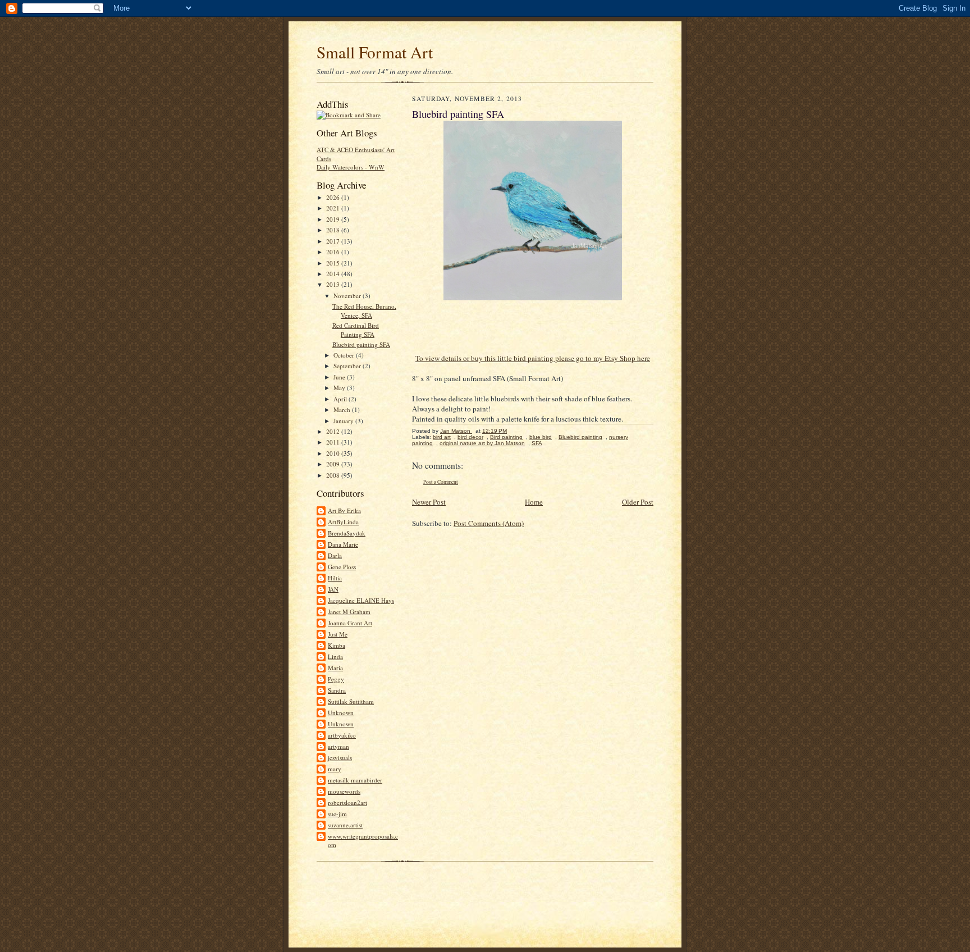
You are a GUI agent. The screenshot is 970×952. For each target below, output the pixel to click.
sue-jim (337, 813)
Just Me (337, 634)
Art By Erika (344, 510)
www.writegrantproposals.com (363, 840)
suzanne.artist (345, 825)
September (348, 365)
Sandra (337, 690)
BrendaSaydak (346, 533)
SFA (537, 443)
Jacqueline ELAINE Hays (361, 600)
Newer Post (429, 502)
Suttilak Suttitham (351, 701)
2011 (333, 442)
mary (334, 769)
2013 (333, 284)
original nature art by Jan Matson (482, 443)
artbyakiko (342, 735)
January (344, 421)
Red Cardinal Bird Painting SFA (355, 329)
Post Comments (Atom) (489, 523)
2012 (333, 431)
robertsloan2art (347, 802)
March (342, 409)
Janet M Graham (349, 611)
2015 (333, 263)
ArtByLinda (343, 522)
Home (534, 502)
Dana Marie (343, 544)
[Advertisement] (448, 883)
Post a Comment (440, 482)
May (340, 387)
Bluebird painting (580, 437)
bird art (442, 437)
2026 (333, 197)
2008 (333, 475)
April (341, 399)
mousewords (344, 791)
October (344, 355)
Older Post (637, 502)
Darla (335, 555)
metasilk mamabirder (355, 780)
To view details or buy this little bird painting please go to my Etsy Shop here (532, 358)
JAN (333, 589)
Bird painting (506, 437)
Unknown (341, 712)
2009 (333, 464)
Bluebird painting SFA (361, 344)
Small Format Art (375, 52)
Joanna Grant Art (350, 623)
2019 (333, 219)
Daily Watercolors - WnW (351, 167)
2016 (333, 252)
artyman (338, 746)
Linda (335, 656)
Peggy (336, 679)
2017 (333, 241)
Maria (335, 667)
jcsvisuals (340, 757)
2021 (333, 208)
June (340, 377)
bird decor (470, 437)
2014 (333, 273)
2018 (333, 230)
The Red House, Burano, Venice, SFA (364, 310)
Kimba (336, 645)
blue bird (540, 437)
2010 (333, 453)
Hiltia (335, 578)
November (348, 295)
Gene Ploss (342, 566)
